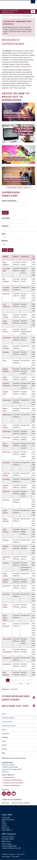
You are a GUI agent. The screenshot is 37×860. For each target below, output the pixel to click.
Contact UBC (6, 817)
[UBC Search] (33, 2)
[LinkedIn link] (9, 793)
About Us (4, 749)
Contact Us (5, 771)
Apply (3, 753)
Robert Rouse (7, 414)
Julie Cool (6, 563)
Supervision (5, 733)
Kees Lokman (7, 639)
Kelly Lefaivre (7, 437)
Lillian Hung (6, 491)
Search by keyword (9, 201)
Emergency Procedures (8, 854)
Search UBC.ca (7, 830)
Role (3, 234)
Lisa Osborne (7, 664)
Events (4, 824)
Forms (4, 741)
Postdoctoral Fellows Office (13, 780)
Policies (4, 745)
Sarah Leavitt (7, 400)
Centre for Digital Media (9, 846)
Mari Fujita (6, 293)
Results (5, 241)
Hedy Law (6, 540)
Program (5, 226)
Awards (4, 729)
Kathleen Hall (7, 658)
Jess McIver (7, 585)
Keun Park (6, 500)
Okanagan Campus (8, 839)
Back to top (5, 802)
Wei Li (5, 360)
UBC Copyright (6, 856)
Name (5, 256)
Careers (4, 826)
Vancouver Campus (8, 837)
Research (27, 802)
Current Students (7, 721)
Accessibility (15, 856)
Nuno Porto (6, 594)
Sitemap (14, 802)
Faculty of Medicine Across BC (11, 848)
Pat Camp (6, 352)
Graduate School (6, 15)
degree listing (6, 83)
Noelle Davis (7, 431)
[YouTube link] (14, 793)
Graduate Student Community (13, 782)
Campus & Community (8, 725)
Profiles (20, 802)
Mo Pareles (6, 462)
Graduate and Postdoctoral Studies (18, 759)
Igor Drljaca (6, 479)
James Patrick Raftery (5, 618)
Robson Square (7, 844)
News (4, 821)
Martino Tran (7, 452)
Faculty (25, 256)
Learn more (26, 66)
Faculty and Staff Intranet (12, 785)
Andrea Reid (6, 337)
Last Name (6, 218)
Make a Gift (5, 828)
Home (4, 714)
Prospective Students (16, 15)
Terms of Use (20, 854)
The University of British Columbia (13, 3)
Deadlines (5, 737)
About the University (8, 819)
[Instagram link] (4, 793)
